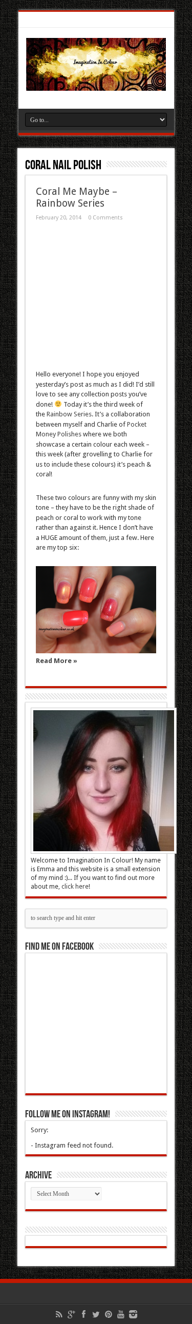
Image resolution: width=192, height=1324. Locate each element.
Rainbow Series (69, 414)
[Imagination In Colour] (96, 83)
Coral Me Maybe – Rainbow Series (76, 197)
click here (75, 886)
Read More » (56, 661)
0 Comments (105, 217)
